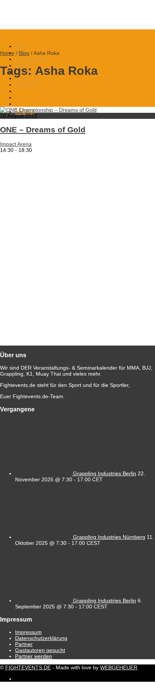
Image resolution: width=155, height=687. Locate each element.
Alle (19, 46)
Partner (24, 644)
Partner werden (33, 656)
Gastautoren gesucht (40, 650)
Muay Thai (28, 78)
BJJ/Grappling (32, 59)
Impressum (28, 632)
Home (7, 53)
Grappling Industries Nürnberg (109, 537)
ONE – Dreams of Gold (42, 129)
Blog (24, 53)
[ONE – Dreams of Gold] (48, 110)
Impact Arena (16, 144)
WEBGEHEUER (118, 667)
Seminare (27, 84)
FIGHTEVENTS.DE (28, 667)
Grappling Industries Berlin (104, 473)
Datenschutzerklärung (41, 638)
